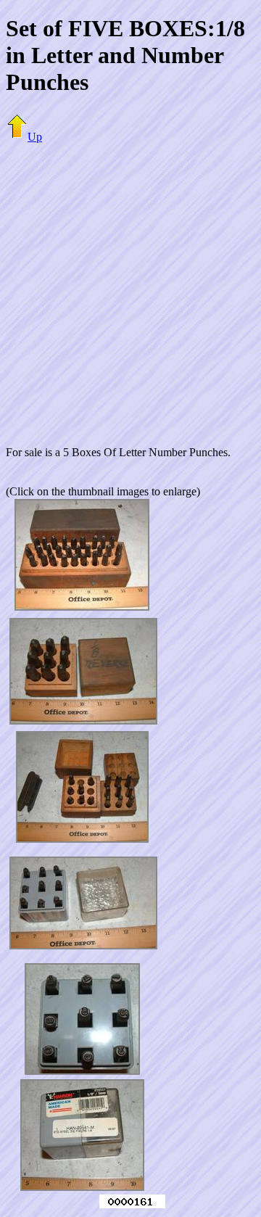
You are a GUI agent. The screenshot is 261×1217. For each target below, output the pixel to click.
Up (35, 137)
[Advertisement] (130, 285)
